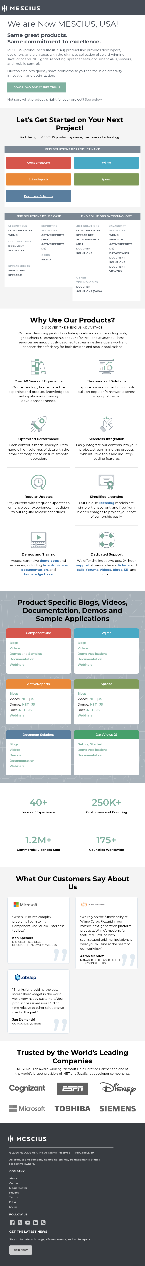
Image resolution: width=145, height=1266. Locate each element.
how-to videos (55, 565)
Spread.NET (17, 270)
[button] (27, 1108)
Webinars (17, 664)
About (13, 1178)
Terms (13, 1197)
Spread (107, 179)
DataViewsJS (119, 253)
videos (105, 570)
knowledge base (38, 574)
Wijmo (106, 162)
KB (126, 570)
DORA (13, 1206)
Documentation (22, 659)
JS (32, 699)
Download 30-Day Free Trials (36, 87)
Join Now (21, 1249)
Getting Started (90, 744)
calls (81, 570)
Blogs (14, 643)
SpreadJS (15, 274)
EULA (12, 1202)
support (83, 565)
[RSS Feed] (43, 1222)
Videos (15, 648)
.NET (24, 699)
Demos (15, 654)
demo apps (49, 561)
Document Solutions (38, 196)
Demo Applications (92, 654)
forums (92, 570)
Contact (14, 1183)
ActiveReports (39, 179)
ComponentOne (38, 162)
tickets (124, 565)
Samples (35, 654)
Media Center (18, 1187)
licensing (106, 503)
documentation (34, 570)
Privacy (14, 1192)
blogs (117, 570)
